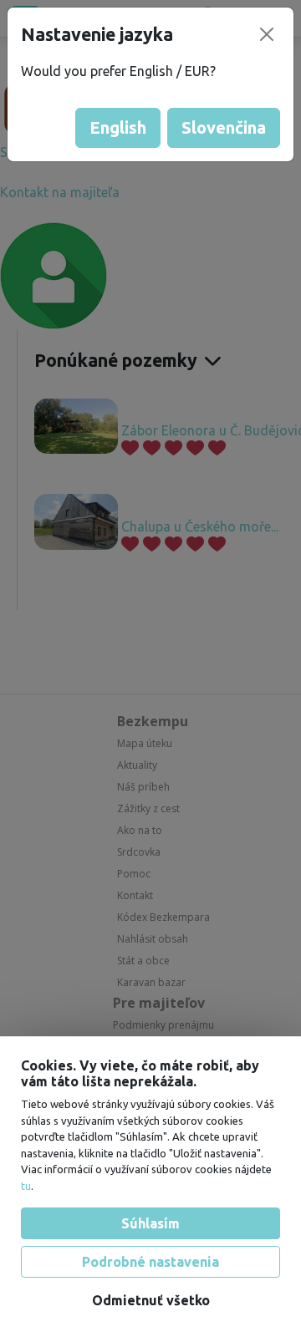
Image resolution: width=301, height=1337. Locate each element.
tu (26, 1186)
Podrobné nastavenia (150, 1261)
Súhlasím (150, 1223)
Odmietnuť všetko (151, 1300)
